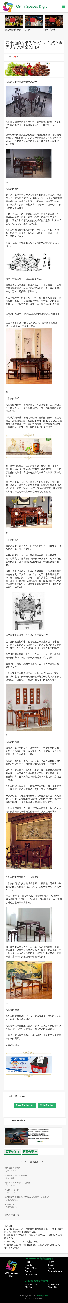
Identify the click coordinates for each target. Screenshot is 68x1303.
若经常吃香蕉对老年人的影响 (17, 1183)
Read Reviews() (24, 1105)
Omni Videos (31, 1274)
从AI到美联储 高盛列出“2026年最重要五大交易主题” (27, 1197)
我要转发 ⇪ (12, 1151)
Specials (52, 1268)
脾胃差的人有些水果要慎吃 (16, 1175)
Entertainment (55, 1271)
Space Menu (31, 1268)
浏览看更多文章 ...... (14, 1215)
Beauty (28, 1265)
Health (51, 1261)
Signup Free (31, 1284)
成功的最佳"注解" (12, 1168)
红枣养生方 (10, 1204)
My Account (53, 1284)
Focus (28, 1271)
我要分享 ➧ (30, 1151)
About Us (52, 1287)
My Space (30, 1287)
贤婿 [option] (7, 29)
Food (27, 1261)
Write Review (46, 1105)
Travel (51, 1265)
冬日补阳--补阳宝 (12, 1190)
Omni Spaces (42, 1296)
